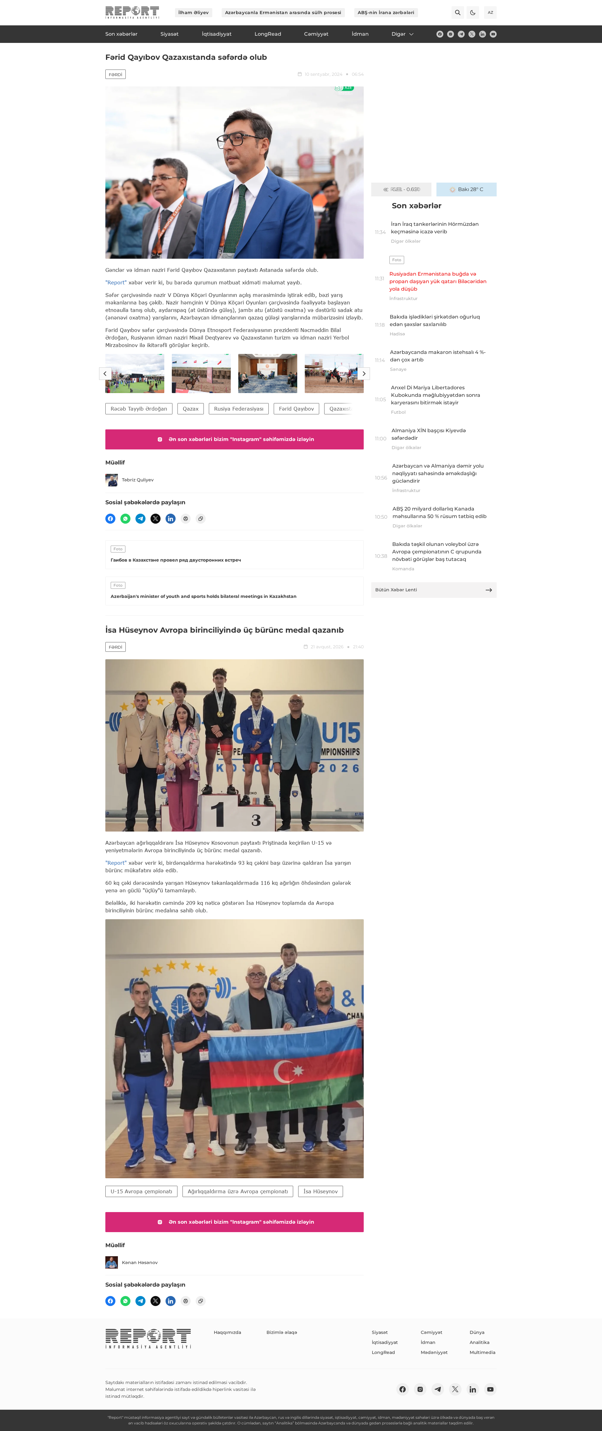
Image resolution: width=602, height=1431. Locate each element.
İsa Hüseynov (321, 1191)
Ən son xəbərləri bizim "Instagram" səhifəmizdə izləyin (241, 439)
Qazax (190, 409)
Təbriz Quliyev (138, 480)
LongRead (383, 1352)
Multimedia (482, 1352)
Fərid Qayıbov (296, 409)
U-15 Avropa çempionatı (141, 1191)
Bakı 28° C (470, 189)
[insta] (450, 34)
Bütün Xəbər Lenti (396, 590)
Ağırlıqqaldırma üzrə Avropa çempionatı (238, 1191)
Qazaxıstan (343, 409)
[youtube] (493, 34)
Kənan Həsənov (140, 1262)
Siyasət (380, 1332)
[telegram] (461, 34)
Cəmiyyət (431, 1332)
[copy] (201, 519)
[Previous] (105, 373)
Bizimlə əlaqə (282, 1332)
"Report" (116, 282)
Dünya (477, 1332)
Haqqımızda (227, 1332)
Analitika (479, 1342)
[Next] (363, 373)
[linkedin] (482, 34)
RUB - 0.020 (405, 189)
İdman (428, 1342)
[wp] (125, 519)
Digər (399, 34)
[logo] (132, 12)
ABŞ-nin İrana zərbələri (386, 12)
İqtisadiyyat (385, 1342)
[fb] (439, 34)
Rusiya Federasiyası (238, 409)
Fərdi (115, 74)
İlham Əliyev (193, 12)
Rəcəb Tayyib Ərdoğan (139, 409)
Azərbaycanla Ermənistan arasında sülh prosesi (283, 12)
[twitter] (471, 34)
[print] (186, 519)
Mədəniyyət (434, 1352)
